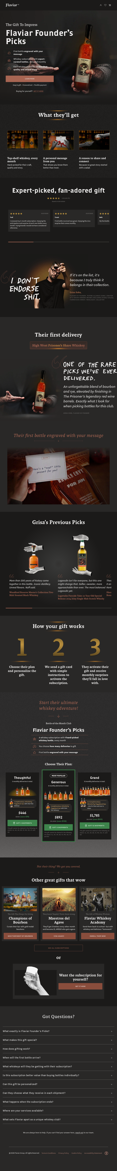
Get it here (80, 986)
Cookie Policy (77, 1153)
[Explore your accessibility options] (106, 1153)
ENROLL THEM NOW (98, 936)
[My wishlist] (105, 5)
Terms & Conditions (49, 1153)
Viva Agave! (59, 936)
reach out (79, 1132)
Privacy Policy (63, 1153)
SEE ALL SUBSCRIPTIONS (58, 948)
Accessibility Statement (93, 1153)
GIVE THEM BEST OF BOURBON (20, 936)
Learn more (30, 79)
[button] (110, 5)
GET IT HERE (38, 91)
